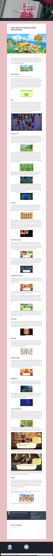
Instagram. (31, 503)
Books (26, 19)
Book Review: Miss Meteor (37, 516)
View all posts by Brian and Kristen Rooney (19, 515)
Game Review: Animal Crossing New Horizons (23, 29)
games (34, 514)
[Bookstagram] (24, 13)
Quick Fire (39, 19)
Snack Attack (32, 19)
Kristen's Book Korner (26, 10)
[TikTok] (26, 13)
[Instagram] (28, 13)
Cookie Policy (16, 554)
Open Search (49, 19)
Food (22, 19)
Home (5, 19)
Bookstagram (10, 19)
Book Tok (17, 19)
